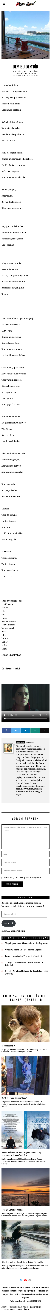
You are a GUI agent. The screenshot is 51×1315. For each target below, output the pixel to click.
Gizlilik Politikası (35, 1307)
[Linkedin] (25, 730)
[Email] (44, 730)
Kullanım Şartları (9, 1309)
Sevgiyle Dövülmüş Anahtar (12, 1209)
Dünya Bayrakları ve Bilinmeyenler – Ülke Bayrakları (26, 943)
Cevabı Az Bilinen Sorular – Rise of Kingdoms (23, 949)
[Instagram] (21, 1280)
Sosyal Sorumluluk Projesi (19, 1307)
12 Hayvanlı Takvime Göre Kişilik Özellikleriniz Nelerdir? (24, 964)
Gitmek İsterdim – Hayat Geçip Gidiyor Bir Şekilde (22, 1261)
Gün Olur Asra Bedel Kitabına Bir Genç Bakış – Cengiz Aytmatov (27, 972)
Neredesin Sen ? (8, 1045)
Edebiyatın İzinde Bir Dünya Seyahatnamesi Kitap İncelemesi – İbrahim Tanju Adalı (21, 1154)
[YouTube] (25, 1280)
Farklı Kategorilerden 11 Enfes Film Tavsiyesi (23, 956)
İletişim (26, 1309)
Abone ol (8, 923)
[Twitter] (16, 730)
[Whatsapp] (35, 730)
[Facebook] (6, 730)
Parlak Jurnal (14, 1301)
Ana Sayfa (4, 1307)
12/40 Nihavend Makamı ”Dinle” (14, 1097)
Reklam (20, 1309)
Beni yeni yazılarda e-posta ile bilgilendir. (23, 877)
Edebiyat (33, 71)
